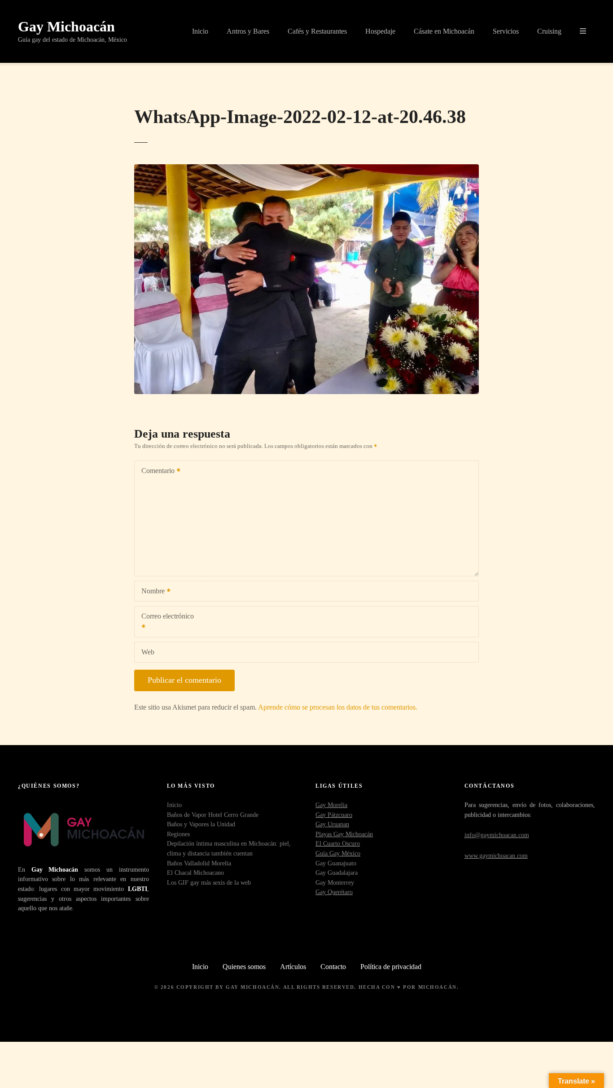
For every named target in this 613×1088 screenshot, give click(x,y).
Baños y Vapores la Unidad (201, 824)
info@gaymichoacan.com (496, 834)
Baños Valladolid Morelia (199, 863)
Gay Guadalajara (336, 872)
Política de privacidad (390, 966)
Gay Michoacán (66, 26)
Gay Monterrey (334, 882)
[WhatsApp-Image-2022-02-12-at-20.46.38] (306, 169)
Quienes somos (244, 966)
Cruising (549, 31)
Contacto (333, 966)
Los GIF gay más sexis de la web (209, 882)
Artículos (293, 966)
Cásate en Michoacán (444, 31)
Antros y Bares (248, 31)
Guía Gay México (337, 853)
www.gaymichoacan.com (496, 855)
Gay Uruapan (332, 824)
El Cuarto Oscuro (337, 843)
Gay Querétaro (334, 891)
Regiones (178, 834)
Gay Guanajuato (335, 863)
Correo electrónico (164, 622)
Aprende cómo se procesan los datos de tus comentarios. (337, 707)
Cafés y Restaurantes (317, 31)
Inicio (200, 31)
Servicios (506, 31)
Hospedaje (380, 31)
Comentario (155, 471)
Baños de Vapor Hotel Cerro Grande (212, 814)
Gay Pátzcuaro (333, 814)
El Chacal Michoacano (195, 872)
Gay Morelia (331, 804)
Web (147, 652)
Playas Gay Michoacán (344, 834)
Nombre (150, 592)
